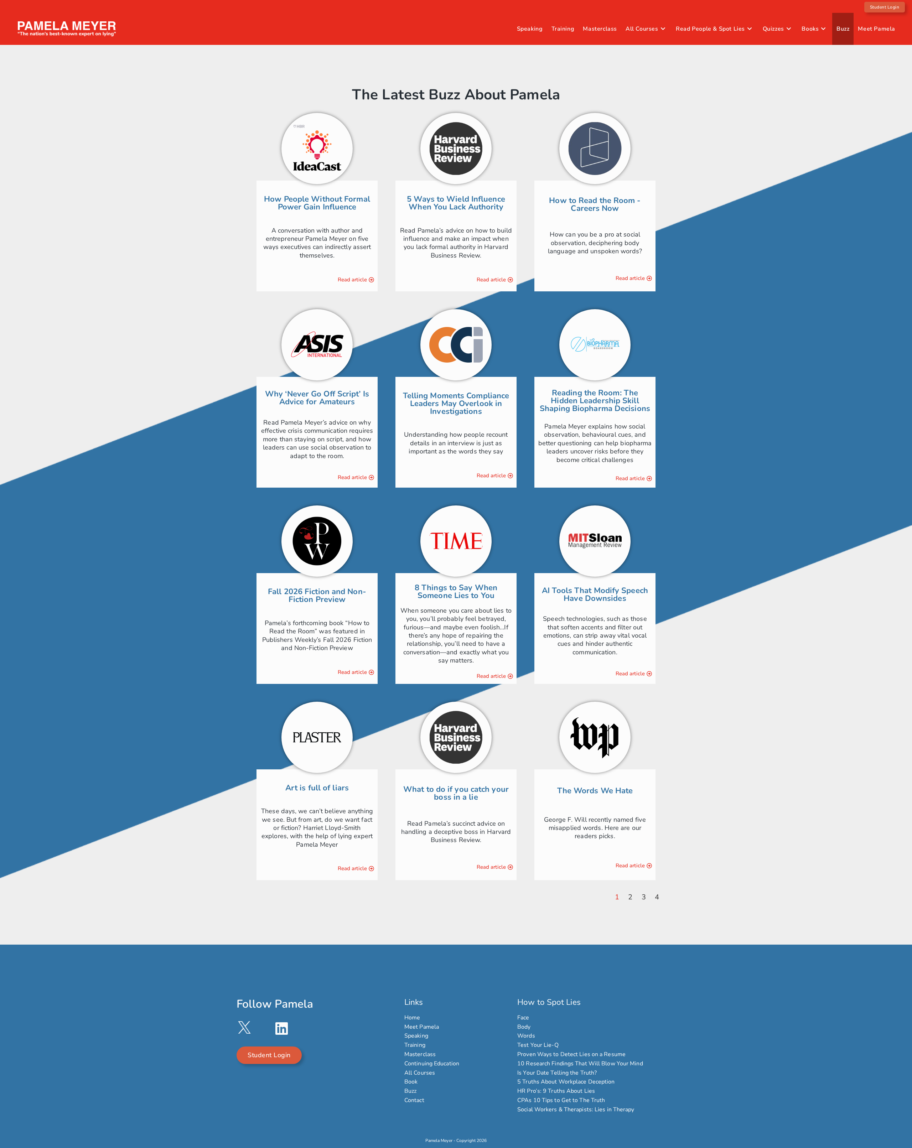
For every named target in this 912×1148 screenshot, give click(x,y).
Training (414, 1045)
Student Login (885, 7)
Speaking (416, 1036)
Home (412, 1018)
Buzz (410, 1091)
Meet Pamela (421, 1027)
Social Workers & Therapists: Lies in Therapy (575, 1109)
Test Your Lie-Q (538, 1045)
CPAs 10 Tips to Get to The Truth (561, 1100)
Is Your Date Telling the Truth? (557, 1073)
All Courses (419, 1073)
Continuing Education (431, 1064)
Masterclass (420, 1054)
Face (523, 1018)
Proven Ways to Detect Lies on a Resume (571, 1054)
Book (411, 1082)
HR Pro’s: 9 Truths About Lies (556, 1091)
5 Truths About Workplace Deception (566, 1082)
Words (526, 1036)
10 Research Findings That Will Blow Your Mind (580, 1064)
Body (523, 1027)
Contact (414, 1100)
